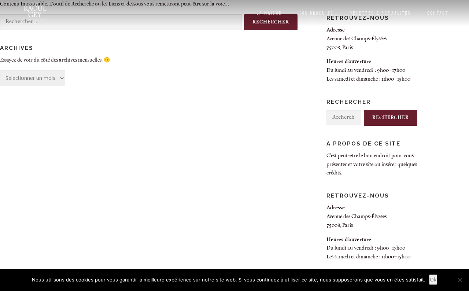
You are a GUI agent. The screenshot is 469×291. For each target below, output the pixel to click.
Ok (433, 279)
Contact (437, 13)
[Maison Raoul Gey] (35, 13)
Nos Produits (315, 13)
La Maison (269, 13)
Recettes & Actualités (380, 13)
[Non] (460, 280)
